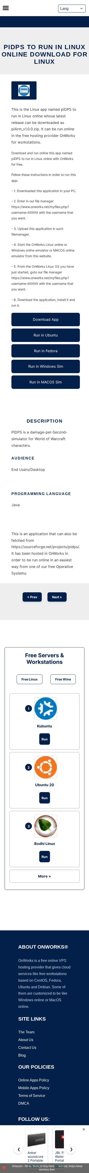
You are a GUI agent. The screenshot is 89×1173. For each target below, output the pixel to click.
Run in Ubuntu (46, 335)
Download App (46, 319)
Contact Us (27, 1048)
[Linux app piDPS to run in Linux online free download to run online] (24, 90)
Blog (22, 1055)
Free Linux (29, 679)
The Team (26, 1032)
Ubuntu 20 (44, 785)
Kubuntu (44, 726)
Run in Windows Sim (45, 366)
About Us (25, 1040)
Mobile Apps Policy (33, 1088)
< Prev (32, 597)
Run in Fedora (46, 351)
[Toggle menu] (5, 8)
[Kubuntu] (46, 708)
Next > (57, 597)
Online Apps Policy (33, 1080)
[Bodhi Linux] (46, 826)
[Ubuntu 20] (46, 767)
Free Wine (63, 679)
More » (44, 876)
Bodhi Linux (44, 843)
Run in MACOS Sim (45, 382)
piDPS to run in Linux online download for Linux (45, 54)
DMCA (23, 1103)
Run (45, 739)
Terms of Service (31, 1096)
